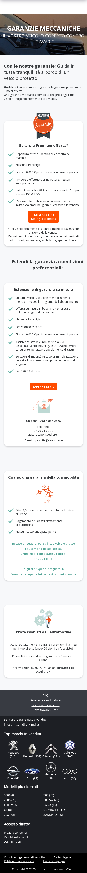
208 (7, 815)
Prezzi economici (15, 832)
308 (46, 795)
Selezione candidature (45, 700)
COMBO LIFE (52, 810)
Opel (10, 778)
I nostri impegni (54, 861)
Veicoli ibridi (12, 842)
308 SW (49, 800)
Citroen (47, 756)
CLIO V (9, 805)
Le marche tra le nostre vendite (25, 719)
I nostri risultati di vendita (21, 724)
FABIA (48, 805)
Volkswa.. (70, 752)
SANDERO (51, 815)
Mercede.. (51, 774)
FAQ (45, 695)
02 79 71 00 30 (43, 431)
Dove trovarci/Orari (45, 710)
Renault (29, 756)
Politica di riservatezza (19, 861)
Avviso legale (62, 857)
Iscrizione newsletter (46, 705)
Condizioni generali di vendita (24, 857)
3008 (7, 795)
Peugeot (13, 752)
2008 (7, 800)
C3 (6, 810)
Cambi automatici (16, 837)
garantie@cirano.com (49, 440)
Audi (67, 778)
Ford (29, 778)
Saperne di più (43, 386)
